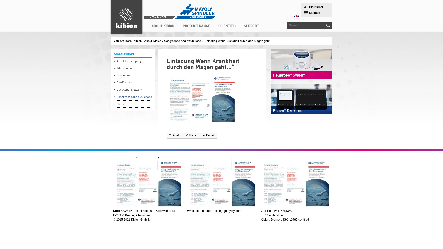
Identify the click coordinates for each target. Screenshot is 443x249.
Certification (124, 82)
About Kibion (152, 41)
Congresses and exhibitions (182, 41)
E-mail (210, 135)
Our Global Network (129, 89)
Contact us (123, 75)
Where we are (126, 68)
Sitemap (314, 13)
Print (176, 135)
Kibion (137, 41)
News (120, 104)
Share (192, 135)
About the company (129, 61)
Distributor (316, 7)
